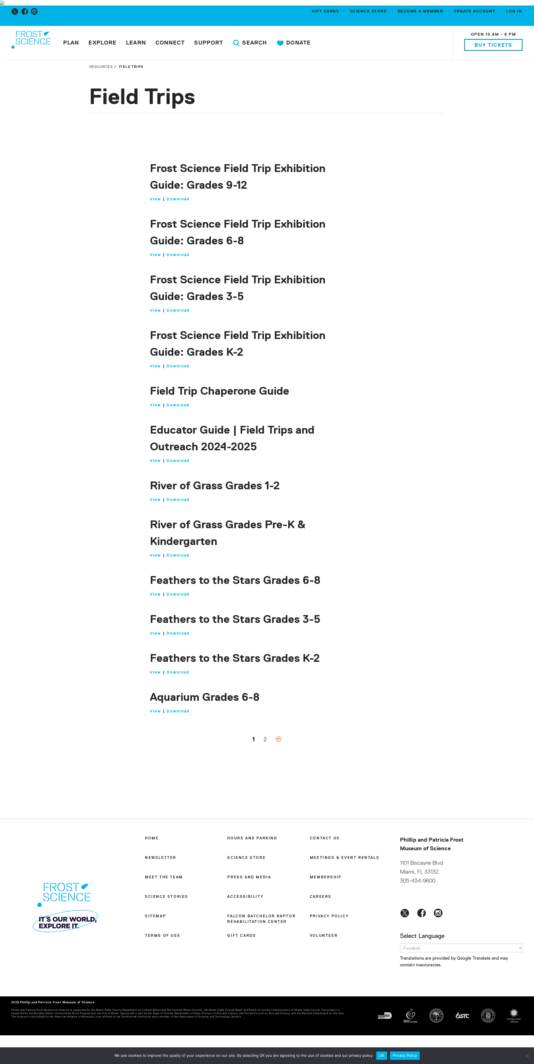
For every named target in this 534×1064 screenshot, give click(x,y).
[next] (278, 740)
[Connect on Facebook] (26, 11)
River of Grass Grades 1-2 (215, 486)
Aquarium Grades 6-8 (204, 697)
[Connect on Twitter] (16, 11)
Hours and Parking (252, 838)
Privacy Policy (329, 916)
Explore (102, 43)
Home (152, 838)
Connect (170, 43)
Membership (326, 877)
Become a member (421, 11)
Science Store (369, 11)
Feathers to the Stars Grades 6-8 (235, 580)
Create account (475, 11)
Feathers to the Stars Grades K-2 (235, 658)
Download (178, 199)
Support (208, 43)
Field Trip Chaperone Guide (219, 391)
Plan (71, 43)
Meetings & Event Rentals (344, 858)
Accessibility (245, 897)
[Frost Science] (30, 44)
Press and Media (249, 877)
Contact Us (325, 838)
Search (254, 43)
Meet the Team (164, 877)
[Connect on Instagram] (35, 11)
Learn (136, 43)
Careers (321, 897)
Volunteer (324, 936)
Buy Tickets (493, 45)
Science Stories (166, 897)
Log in (514, 11)
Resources (101, 67)
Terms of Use (162, 936)
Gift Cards (326, 11)
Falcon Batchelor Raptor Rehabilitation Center (261, 919)
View (155, 199)
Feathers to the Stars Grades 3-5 (235, 619)
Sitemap (155, 916)
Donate (298, 43)
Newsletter (160, 858)
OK (381, 1055)
